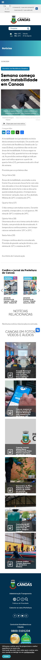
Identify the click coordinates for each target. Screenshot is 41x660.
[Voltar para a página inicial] (20, 23)
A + (8, 9)
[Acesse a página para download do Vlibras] (37, 8)
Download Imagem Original (8, 118)
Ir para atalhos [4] (27, 10)
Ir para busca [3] (18, 10)
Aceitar (6, 656)
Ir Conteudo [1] (16, 7)
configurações (29, 652)
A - (6, 9)
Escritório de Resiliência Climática (15, 68)
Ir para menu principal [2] (27, 7)
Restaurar (7, 11)
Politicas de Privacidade (20, 603)
